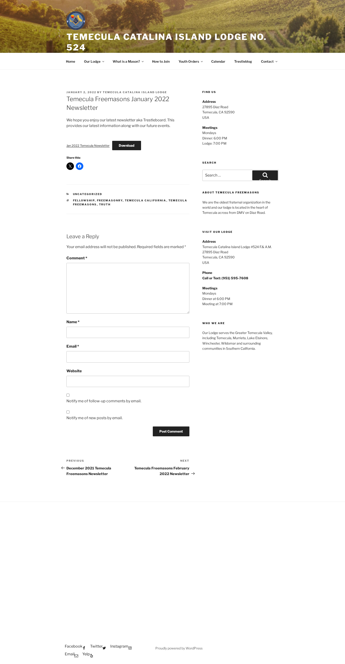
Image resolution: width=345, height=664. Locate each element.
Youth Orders (189, 61)
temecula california (145, 200)
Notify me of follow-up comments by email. (103, 401)
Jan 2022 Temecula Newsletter (88, 145)
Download (126, 145)
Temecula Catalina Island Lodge (135, 92)
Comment (76, 258)
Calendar (218, 61)
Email (72, 346)
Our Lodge (92, 61)
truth (105, 204)
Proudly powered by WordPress (179, 648)
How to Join (161, 61)
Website (74, 371)
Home (70, 61)
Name (73, 322)
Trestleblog (243, 61)
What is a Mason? (126, 61)
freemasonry (110, 200)
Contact (267, 61)
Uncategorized (87, 194)
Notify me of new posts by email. (94, 418)
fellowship (84, 200)
